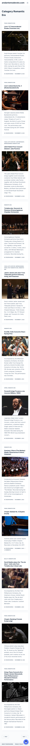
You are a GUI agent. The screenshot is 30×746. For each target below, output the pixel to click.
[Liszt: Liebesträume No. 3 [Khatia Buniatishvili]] (15, 100)
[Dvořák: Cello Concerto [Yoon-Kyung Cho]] (15, 346)
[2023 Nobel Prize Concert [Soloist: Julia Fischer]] (15, 161)
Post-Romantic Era (13, 267)
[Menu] (27, 3)
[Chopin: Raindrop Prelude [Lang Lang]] (15, 633)
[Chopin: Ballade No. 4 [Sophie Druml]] (15, 526)
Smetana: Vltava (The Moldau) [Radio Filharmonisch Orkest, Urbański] (14, 452)
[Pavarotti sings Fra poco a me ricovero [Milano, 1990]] (15, 405)
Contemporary (20, 142)
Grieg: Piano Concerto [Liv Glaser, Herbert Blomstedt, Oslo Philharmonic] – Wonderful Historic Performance (13, 676)
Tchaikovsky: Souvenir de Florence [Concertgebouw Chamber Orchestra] (13, 210)
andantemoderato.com (13, 3)
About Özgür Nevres (7, 744)
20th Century (11, 142)
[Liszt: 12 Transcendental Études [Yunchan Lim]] (15, 41)
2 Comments (7, 550)
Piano (5, 23)
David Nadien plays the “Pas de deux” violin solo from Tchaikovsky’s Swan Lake (15, 564)
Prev (6, 736)
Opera (6, 387)
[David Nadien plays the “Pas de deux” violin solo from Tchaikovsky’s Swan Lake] (15, 578)
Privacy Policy (19, 744)
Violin (5, 142)
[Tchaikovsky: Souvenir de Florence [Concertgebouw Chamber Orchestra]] (15, 224)
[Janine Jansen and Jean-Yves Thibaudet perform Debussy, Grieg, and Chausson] (15, 289)
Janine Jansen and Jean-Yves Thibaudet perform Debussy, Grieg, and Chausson (14, 274)
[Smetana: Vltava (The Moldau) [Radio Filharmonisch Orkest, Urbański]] (15, 467)
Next (24, 736)
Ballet (6, 558)
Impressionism (8, 143)
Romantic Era (11, 23)
